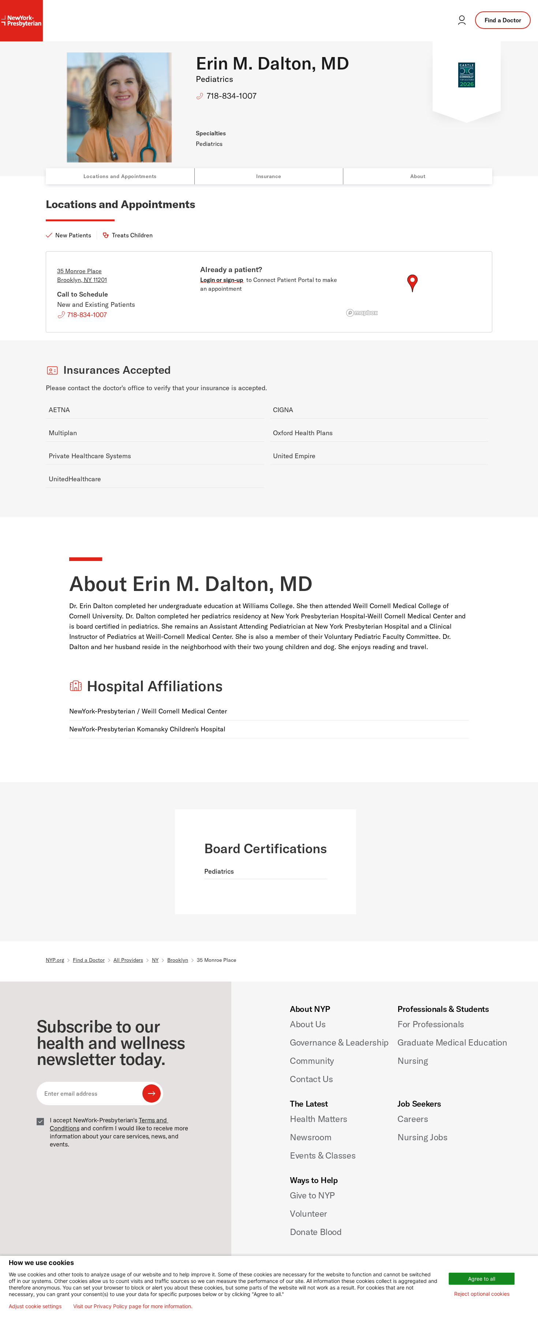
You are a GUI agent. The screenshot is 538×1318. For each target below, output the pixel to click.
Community (312, 1060)
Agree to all (481, 1279)
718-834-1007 (232, 96)
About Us (307, 1023)
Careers (412, 1118)
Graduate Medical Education (452, 1042)
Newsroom (310, 1136)
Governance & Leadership (339, 1042)
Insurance (268, 176)
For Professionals (430, 1023)
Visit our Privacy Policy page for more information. (133, 1306)
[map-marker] (412, 283)
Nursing (412, 1060)
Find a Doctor (503, 20)
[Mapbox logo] (362, 313)
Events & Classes (322, 1155)
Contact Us (311, 1078)
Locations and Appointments (120, 176)
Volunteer (308, 1213)
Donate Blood (316, 1231)
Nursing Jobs (422, 1136)
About (418, 176)
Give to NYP (312, 1195)
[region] (412, 292)
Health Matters (318, 1118)
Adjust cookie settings (35, 1306)
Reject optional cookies (481, 1294)
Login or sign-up (221, 279)
